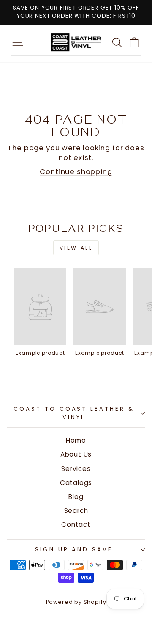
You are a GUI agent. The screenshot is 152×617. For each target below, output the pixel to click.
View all (76, 247)
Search (76, 510)
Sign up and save (74, 549)
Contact (76, 524)
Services (76, 468)
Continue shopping (76, 171)
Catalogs (76, 482)
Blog (75, 496)
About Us (76, 454)
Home (76, 440)
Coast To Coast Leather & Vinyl (74, 413)
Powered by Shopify (76, 602)
